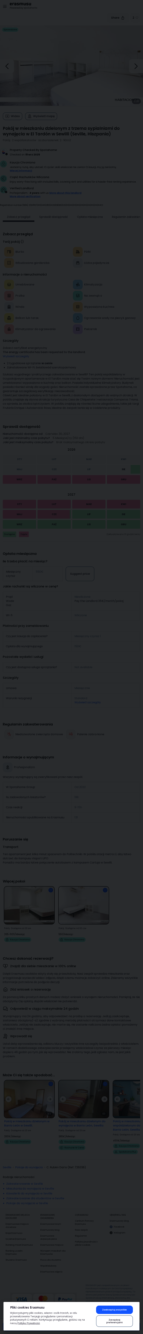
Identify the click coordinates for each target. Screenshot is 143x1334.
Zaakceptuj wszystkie (114, 1309)
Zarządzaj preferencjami (114, 1321)
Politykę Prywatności (28, 1323)
